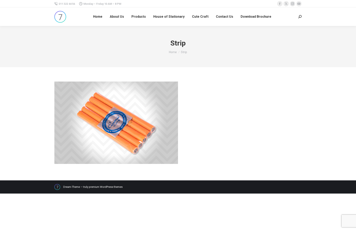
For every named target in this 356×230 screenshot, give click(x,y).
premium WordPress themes (106, 186)
